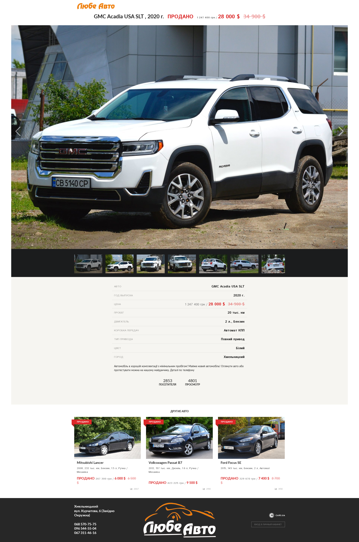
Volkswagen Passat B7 (165, 463)
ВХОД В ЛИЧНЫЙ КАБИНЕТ (268, 524)
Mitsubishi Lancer (90, 463)
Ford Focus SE (231, 463)
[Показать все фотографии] (179, 27)
